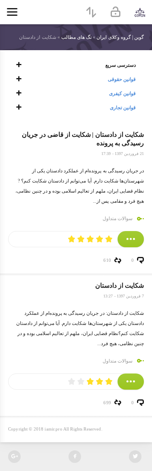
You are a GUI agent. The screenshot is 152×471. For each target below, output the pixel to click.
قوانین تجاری (123, 107)
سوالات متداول (118, 218)
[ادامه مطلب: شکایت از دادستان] (131, 381)
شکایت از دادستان (119, 285)
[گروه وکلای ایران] (140, 12)
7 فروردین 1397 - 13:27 (123, 296)
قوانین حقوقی (122, 79)
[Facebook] (75, 456)
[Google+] (14, 456)
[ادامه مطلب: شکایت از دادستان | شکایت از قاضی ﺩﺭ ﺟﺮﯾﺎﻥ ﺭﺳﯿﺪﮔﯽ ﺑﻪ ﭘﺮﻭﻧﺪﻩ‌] (131, 239)
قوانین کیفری (122, 93)
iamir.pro (53, 428)
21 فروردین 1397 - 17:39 (122, 153)
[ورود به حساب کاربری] (115, 12)
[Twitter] (135, 456)
